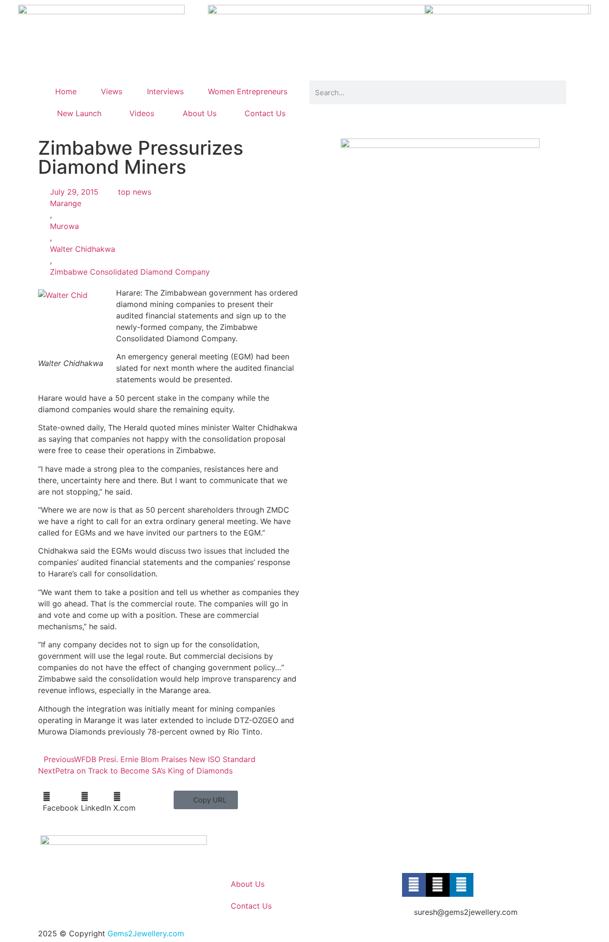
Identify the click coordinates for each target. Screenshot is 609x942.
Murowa (64, 226)
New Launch (79, 113)
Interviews (165, 91)
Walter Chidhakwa (82, 249)
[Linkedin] (461, 885)
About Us (199, 113)
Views (111, 91)
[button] (61, 802)
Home (66, 91)
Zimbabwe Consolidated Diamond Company (130, 272)
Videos (141, 113)
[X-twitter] (438, 885)
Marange (65, 203)
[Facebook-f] (414, 885)
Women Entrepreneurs (247, 91)
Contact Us (265, 113)
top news (134, 192)
